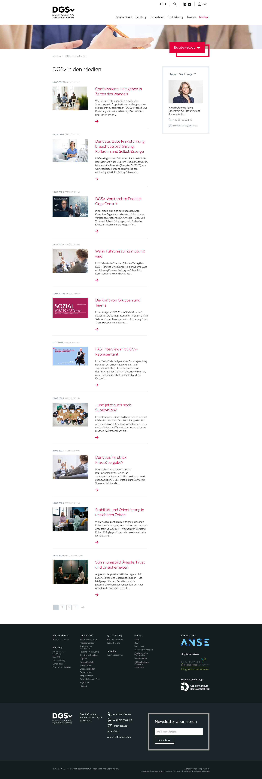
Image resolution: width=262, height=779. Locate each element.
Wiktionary (139, 646)
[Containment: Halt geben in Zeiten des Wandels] (97, 121)
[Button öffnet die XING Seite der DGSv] (190, 4)
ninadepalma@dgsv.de (185, 125)
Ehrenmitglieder (87, 669)
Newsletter (139, 668)
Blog (136, 643)
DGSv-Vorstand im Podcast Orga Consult (118, 201)
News (137, 640)
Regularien (85, 683)
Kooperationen (86, 676)
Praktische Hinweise (62, 667)
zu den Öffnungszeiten (119, 737)
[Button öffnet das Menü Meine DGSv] (220, 19)
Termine (191, 17)
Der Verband (157, 17)
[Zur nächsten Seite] (83, 607)
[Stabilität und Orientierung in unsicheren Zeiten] (97, 542)
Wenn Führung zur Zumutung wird (120, 254)
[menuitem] (124, 19)
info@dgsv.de (120, 725)
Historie (83, 686)
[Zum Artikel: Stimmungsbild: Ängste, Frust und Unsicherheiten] (70, 571)
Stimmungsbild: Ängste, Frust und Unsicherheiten (120, 565)
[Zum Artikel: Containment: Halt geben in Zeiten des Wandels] (70, 98)
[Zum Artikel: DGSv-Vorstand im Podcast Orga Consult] (70, 206)
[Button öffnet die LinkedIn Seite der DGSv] (183, 4)
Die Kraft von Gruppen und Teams (117, 303)
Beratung (141, 17)
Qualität (56, 657)
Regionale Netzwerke (89, 652)
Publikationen (140, 659)
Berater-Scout (123, 17)
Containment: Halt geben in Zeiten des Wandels (118, 91)
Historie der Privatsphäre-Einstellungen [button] (178, 771)
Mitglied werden (87, 643)
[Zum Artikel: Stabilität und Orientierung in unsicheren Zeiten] (70, 519)
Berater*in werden (115, 640)
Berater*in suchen (61, 640)
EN (162, 4)
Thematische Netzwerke (86, 647)
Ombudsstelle (59, 664)
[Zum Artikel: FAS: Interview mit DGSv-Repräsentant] (70, 356)
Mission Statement (88, 640)
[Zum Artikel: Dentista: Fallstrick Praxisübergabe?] (70, 466)
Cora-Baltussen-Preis (90, 679)
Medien (203, 17)
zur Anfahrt (113, 731)
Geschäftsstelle (87, 662)
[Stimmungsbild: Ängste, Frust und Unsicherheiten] (97, 594)
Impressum (204, 768)
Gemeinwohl (85, 672)
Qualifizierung (175, 17)
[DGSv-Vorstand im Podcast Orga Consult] (97, 231)
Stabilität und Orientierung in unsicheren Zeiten (119, 512)
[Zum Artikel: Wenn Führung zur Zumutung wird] (70, 260)
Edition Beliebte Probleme (141, 663)
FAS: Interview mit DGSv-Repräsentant (116, 352)
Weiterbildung (113, 643)
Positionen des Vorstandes (141, 654)
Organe (83, 659)
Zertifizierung (59, 660)
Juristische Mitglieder (89, 655)
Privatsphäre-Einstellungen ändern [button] (152, 771)
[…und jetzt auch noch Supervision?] (97, 437)
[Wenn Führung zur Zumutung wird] (97, 280)
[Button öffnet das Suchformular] (175, 4)
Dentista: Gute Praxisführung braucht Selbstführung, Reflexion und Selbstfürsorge (120, 146)
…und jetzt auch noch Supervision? (113, 407)
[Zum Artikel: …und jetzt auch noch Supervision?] (70, 414)
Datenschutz (191, 768)
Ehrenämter (85, 665)
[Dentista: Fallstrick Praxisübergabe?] (97, 490)
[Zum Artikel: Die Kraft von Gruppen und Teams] (70, 307)
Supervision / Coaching (59, 653)
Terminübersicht (115, 655)
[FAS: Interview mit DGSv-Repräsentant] (97, 385)
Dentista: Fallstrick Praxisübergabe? (110, 460)
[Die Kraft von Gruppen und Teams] (97, 329)
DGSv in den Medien (143, 650)
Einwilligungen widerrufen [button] (200, 771)
